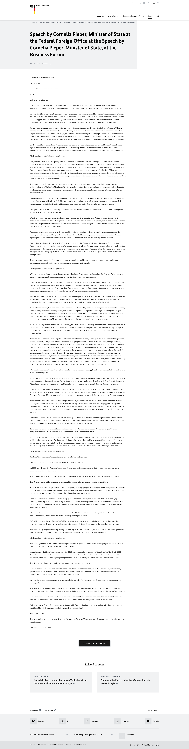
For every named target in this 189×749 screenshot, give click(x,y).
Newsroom (31, 22)
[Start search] (158, 16)
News (150, 17)
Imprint (32, 745)
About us (100, 16)
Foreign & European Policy (133, 16)
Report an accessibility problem (76, 745)
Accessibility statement (55, 745)
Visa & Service (113, 16)
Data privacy (42, 745)
